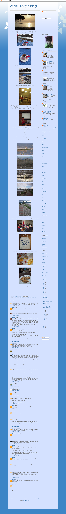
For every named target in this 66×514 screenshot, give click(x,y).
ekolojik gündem (15, 297)
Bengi (42, 213)
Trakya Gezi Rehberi (45, 272)
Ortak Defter (43, 271)
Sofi (42, 207)
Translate (49, 19)
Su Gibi (43, 137)
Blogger (31, 506)
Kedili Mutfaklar (44, 242)
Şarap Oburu (44, 238)
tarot (35, 297)
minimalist (14, 307)
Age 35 (43, 150)
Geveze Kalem (44, 218)
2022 (43, 279)
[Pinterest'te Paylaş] (27, 296)
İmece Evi (43, 260)
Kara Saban (43, 266)
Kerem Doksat (44, 231)
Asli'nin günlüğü (45, 125)
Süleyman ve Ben (44, 163)
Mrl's (42, 197)
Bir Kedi (43, 175)
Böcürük (43, 166)
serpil (13, 343)
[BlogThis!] (24, 296)
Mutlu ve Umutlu (44, 203)
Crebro (43, 157)
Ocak (44, 322)
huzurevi (19, 297)
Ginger (43, 219)
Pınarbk (43, 222)
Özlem (13, 405)
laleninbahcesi (14, 428)
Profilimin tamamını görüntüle (46, 13)
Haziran (45, 315)
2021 (43, 280)
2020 (43, 282)
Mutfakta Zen (44, 241)
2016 (43, 287)
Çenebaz (43, 179)
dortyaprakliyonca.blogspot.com (48, 103)
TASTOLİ (43, 225)
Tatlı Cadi (43, 212)
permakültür (31, 297)
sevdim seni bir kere (46, 300)
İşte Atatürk (43, 262)
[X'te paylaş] (25, 296)
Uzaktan (43, 185)
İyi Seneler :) (45, 297)
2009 (43, 323)
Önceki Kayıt (37, 498)
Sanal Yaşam (44, 172)
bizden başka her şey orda (47, 306)
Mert (42, 141)
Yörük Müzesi (44, 275)
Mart (44, 319)
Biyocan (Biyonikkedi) (45, 147)
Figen (42, 169)
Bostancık (25, 105)
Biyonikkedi (43, 148)
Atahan (43, 134)
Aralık (45, 296)
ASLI (13, 418)
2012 (43, 292)
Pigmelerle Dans (44, 215)
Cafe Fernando (44, 239)
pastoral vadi (27, 297)
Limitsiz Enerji (44, 268)
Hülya (42, 245)
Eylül (44, 311)
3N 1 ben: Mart (45, 119)
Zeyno (43, 153)
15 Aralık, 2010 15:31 (15, 386)
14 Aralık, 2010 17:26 (15, 305)
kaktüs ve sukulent (44, 265)
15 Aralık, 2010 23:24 (15, 403)
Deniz (42, 194)
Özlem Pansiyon (44, 178)
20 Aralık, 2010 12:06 (15, 455)
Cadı (42, 160)
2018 (43, 284)
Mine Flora (43, 269)
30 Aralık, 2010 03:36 (15, 482)
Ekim (44, 310)
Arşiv (47, 86)
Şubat (45, 320)
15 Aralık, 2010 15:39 (15, 390)
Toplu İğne (43, 154)
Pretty (43, 144)
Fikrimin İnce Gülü (44, 191)
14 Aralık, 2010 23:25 (15, 341)
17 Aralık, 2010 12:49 (15, 431)
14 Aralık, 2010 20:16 (15, 326)
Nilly (42, 162)
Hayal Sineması (44, 257)
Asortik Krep (14, 328)
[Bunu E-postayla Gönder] (23, 296)
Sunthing (43, 184)
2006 (43, 327)
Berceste (13, 471)
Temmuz (45, 314)
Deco (42, 216)
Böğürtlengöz (44, 165)
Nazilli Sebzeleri (44, 247)
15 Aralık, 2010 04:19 (15, 352)
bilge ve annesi (45, 52)
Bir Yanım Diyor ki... (46, 85)
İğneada (43, 259)
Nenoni (43, 151)
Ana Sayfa (25, 498)
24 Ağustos (48, 53)
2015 (43, 288)
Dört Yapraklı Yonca (15, 433)
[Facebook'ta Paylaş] (26, 296)
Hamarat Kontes (44, 132)
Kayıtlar (44, 337)
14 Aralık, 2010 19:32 (15, 315)
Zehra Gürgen (14, 317)
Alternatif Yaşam (44, 253)
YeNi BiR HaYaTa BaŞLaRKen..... (48, 111)
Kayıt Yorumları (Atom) (26, 500)
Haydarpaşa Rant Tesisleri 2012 (48, 307)
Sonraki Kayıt (13, 498)
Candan (43, 210)
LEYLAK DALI (45, 60)
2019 (43, 283)
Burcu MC (43, 135)
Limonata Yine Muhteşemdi (51, 77)
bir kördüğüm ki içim (46, 303)
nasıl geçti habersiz (46, 298)
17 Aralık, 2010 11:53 (15, 426)
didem (13, 349)
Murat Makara (44, 138)
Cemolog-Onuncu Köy (45, 256)
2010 (43, 295)
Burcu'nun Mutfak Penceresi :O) (48, 70)
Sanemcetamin (44, 182)
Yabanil (43, 228)
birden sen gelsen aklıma (47, 304)
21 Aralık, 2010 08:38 (15, 469)
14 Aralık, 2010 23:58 (15, 347)
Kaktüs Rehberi (44, 263)
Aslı (27, 293)
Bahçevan (43, 206)
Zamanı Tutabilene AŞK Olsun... (47, 112)
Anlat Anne (43, 200)
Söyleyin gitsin (45, 126)
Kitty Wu (43, 188)
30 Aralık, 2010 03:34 (15, 477)
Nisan (45, 318)
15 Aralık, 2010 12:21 (15, 381)
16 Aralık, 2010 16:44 (15, 416)
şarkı (33, 297)
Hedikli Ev (43, 209)
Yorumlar (44, 339)
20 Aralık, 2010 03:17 (15, 443)
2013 (43, 291)
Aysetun (13, 383)
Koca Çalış (22, 297)
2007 (43, 326)
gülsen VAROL (14, 354)
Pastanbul (43, 244)
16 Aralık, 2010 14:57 (15, 409)
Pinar (13, 484)
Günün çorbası (45, 118)
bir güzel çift (14, 388)
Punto (43, 156)
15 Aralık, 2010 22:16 (15, 395)
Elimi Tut (43, 187)
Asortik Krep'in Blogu (24, 6)
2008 (43, 325)
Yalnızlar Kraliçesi (44, 159)
